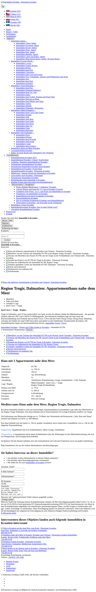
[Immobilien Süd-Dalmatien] (33, 133)
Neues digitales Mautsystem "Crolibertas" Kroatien (36, 187)
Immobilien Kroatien (9, 327)
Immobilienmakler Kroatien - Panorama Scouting (30, 171)
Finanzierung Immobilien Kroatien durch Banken (30, 167)
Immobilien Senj (22, 79)
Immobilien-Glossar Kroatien (22, 205)
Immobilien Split (22, 117)
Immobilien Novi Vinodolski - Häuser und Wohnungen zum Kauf (42, 77)
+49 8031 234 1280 (16, 557)
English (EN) (15, 11)
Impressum (10, 570)
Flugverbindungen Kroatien (27, 198)
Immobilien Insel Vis (24, 126)
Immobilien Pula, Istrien (25, 52)
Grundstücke (11, 36)
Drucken (29, 330)
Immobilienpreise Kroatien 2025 (23, 158)
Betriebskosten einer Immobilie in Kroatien (28, 180)
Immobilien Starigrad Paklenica (28, 90)
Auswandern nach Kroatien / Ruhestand (27, 175)
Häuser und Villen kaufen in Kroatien (34, 327)
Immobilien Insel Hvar (25, 124)
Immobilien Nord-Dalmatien (22, 86)
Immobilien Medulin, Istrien (27, 54)
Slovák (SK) (15, 25)
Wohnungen (11, 34)
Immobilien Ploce (23, 135)
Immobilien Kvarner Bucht (21, 61)
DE (3, 7)
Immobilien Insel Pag (24, 88)
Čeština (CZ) (15, 14)
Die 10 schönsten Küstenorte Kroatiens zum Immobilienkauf (40, 200)
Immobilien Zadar (23, 95)
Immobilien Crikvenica (25, 72)
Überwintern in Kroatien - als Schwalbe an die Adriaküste (39, 203)
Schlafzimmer (7, 226)
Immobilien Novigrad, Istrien (27, 45)
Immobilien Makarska (24, 130)
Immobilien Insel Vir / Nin (26, 92)
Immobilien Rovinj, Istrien (26, 48)
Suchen (7, 240)
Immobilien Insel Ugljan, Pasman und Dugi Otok (35, 97)
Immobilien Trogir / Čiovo (56, 323)
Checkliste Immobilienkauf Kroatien (25, 209)
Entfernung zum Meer (10, 228)
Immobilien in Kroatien (35, 463)
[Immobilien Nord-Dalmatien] (34, 86)
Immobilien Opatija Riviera (27, 66)
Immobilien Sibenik (24, 106)
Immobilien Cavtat (23, 144)
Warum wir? (11, 212)
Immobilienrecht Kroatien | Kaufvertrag (26, 169)
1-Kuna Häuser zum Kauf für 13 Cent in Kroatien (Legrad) (39, 189)
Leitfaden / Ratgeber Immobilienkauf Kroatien (29, 162)
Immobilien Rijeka (23, 68)
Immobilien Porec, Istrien (26, 50)
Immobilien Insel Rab (24, 81)
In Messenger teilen (8, 513)
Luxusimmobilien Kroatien (21, 150)
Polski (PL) (14, 19)
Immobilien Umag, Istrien (26, 43)
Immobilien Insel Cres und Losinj (29, 75)
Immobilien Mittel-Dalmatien (22, 110)
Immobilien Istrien (18, 41)
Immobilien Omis (23, 128)
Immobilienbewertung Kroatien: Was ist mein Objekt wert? (34, 207)
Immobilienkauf (12, 155)
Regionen (10, 39)
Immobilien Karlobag (24, 83)
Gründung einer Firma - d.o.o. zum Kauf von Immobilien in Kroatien (43, 191)
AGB (8, 566)
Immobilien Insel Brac (25, 119)
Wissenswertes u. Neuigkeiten (23, 185)
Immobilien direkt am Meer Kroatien (25, 148)
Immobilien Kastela (23, 115)
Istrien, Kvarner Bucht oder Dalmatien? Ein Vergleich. (32, 153)
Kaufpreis (5, 231)
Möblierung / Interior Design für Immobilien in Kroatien (33, 173)
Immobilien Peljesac (24, 137)
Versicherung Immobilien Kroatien (24, 178)
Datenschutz (11, 568)
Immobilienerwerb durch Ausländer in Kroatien (34, 196)
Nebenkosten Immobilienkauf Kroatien (26, 164)
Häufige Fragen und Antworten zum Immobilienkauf (32, 182)
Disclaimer (10, 564)
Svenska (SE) (15, 22)
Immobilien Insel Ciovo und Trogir (30, 112)
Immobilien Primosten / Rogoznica (29, 108)
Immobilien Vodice (23, 104)
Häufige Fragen (12, 561)
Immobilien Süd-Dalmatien (21, 133)
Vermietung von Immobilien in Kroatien (32, 194)
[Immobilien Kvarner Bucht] (33, 61)
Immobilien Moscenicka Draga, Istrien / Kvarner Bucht (38, 59)
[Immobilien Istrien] (26, 41)
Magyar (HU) (15, 17)
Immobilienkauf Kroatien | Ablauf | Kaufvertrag (29, 160)
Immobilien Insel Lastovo (26, 146)
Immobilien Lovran (23, 63)
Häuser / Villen (12, 32)
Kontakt (9, 214)
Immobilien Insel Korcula (26, 139)
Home (8, 29)
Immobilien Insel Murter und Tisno (30, 101)
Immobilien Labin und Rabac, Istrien (30, 57)
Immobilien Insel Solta (25, 121)
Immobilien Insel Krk (24, 70)
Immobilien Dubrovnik (25, 142)
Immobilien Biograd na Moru (27, 99)
